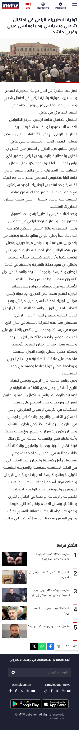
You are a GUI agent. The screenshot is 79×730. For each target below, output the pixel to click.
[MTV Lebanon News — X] (57, 691)
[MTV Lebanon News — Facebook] (51, 691)
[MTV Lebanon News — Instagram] (63, 691)
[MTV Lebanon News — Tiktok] (46, 691)
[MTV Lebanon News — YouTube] (69, 691)
